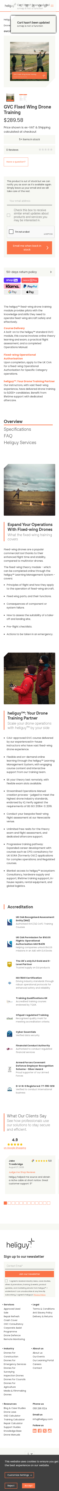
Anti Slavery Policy (42, 1312)
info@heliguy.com (43, 1419)
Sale (6, 1312)
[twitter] (45, 1431)
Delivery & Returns (43, 1316)
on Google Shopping (15, 1148)
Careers (37, 1364)
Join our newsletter (29, 1274)
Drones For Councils (14, 1379)
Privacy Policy (39, 1294)
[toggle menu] (52, 6)
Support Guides (12, 1427)
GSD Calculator (12, 1415)
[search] (20, 6)
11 (44, 1203)
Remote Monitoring (14, 1339)
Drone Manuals (12, 1434)
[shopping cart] (27, 6)
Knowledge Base (13, 1430)
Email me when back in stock (27, 247)
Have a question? (15, 161)
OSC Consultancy (13, 1324)
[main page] (10, 4)
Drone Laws (10, 1412)
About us (37, 1352)
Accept (29, 1485)
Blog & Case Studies (15, 1408)
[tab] (28, 422)
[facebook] (40, 1431)
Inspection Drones (14, 1375)
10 (40, 1203)
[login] (33, 6)
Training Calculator (14, 1419)
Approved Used (12, 1308)
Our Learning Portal (43, 1360)
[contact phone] (46, 6)
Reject (11, 1485)
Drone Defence (12, 1335)
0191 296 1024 (40, 1408)
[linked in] (35, 1431)
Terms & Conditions (44, 1308)
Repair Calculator (13, 1423)
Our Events (39, 1356)
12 (48, 1203)
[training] (39, 6)
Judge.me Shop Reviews (22, 1172)
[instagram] (50, 1431)
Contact (37, 1368)
